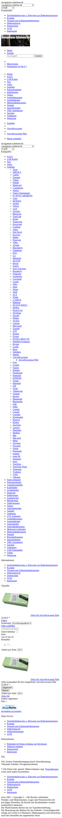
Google (16, 412)
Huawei (16, 420)
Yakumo (16, 477)
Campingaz (18, 188)
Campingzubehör (15, 485)
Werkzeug (11, 555)
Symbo (16, 365)
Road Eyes (18, 310)
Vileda (16, 180)
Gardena (16, 227)
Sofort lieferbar (8, 632)
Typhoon (17, 472)
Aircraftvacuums (20, 357)
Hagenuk (17, 375)
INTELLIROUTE (21, 339)
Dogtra (16, 334)
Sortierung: (6, 623)
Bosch (15, 263)
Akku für (5, 696)
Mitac (15, 440)
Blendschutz (12, 500)
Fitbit (15, 407)
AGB (9, 28)
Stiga (15, 287)
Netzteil (10, 534)
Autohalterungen (14, 519)
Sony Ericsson (19, 268)
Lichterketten (13, 490)
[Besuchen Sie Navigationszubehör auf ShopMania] (9, 708)
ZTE (15, 331)
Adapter (10, 511)
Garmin (16, 409)
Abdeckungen (13, 503)
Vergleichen (7, 687)
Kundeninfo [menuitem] (29, 20)
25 (6, 637)
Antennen (11, 513)
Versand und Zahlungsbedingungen (23, 20)
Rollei (15, 219)
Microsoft (17, 326)
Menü (9, 50)
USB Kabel (12, 159)
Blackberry (18, 248)
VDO (15, 474)
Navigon (17, 443)
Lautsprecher (13, 498)
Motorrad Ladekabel (16, 529)
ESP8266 (17, 378)
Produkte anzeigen (10, 629)
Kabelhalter (12, 487)
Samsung (17, 459)
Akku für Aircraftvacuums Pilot (44, 615)
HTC (15, 253)
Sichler (16, 203)
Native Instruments (21, 193)
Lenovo (16, 427)
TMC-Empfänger (15, 542)
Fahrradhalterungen (16, 526)
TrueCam (17, 216)
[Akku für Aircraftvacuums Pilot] (15, 615)
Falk (15, 404)
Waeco (16, 190)
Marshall (17, 383)
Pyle (15, 362)
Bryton (16, 344)
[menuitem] (34, 15)
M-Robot (17, 201)
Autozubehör (13, 524)
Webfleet (17, 352)
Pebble (16, 182)
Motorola (17, 258)
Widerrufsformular (15, 731)
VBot (15, 242)
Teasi (15, 169)
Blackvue (17, 214)
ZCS (15, 294)
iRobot (16, 422)
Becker (16, 396)
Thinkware (18, 391)
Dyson (16, 336)
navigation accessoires (11, 711)
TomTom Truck (20, 466)
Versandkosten (51, 769)
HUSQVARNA (20, 305)
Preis (3, 634)
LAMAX (17, 300)
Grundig (16, 414)
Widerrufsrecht (13, 23)
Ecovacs (16, 235)
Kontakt (10, 18)
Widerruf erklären (15, 746)
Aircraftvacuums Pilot (28, 360)
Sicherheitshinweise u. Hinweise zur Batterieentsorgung (32, 15)
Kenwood (17, 224)
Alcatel (16, 245)
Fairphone (17, 250)
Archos (16, 321)
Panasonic (17, 451)
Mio (14, 435)
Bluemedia (17, 401)
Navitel (16, 315)
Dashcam (11, 493)
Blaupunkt (17, 399)
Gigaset (16, 323)
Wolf (15, 292)
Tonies (16, 380)
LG (14, 255)
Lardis (15, 347)
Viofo (15, 388)
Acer (15, 208)
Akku (9, 164)
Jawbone (17, 425)
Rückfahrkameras (15, 537)
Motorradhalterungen (16, 532)
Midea (15, 237)
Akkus (10, 506)
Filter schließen (8, 626)
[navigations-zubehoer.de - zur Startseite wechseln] (15, 45)
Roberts (16, 370)
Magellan (17, 430)
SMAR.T (17, 172)
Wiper (15, 289)
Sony (15, 461)
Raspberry (17, 271)
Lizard (16, 281)
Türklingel (11, 547)
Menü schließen (14, 138)
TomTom (17, 464)
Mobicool (17, 185)
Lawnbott (17, 279)
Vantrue (16, 393)
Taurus (16, 367)
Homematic (18, 417)
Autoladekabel (13, 521)
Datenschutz (12, 26)
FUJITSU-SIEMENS (22, 195)
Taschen (10, 545)
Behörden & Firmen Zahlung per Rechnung (27, 744)
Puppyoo (17, 240)
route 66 (16, 456)
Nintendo (17, 274)
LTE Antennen (13, 516)
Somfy (16, 266)
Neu (9, 162)
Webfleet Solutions (21, 341)
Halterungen (12, 495)
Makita (16, 354)
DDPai (16, 307)
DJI (14, 386)
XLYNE (16, 261)
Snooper (16, 177)
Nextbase (17, 313)
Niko (15, 284)
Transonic (17, 469)
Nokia (15, 448)
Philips (16, 318)
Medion (16, 433)
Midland (16, 302)
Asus (15, 198)
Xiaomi (16, 328)
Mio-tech (17, 438)
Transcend (17, 221)
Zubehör (11, 167)
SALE (10, 156)
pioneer (16, 453)
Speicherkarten (13, 539)
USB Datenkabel (14, 550)
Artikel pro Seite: (9, 649)
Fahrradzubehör (14, 482)
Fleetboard (17, 373)
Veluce (16, 206)
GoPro (16, 175)
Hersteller (5, 639)
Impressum (12, 31)
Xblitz (15, 297)
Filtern (4, 620)
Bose (15, 349)
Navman (16, 446)
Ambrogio (17, 276)
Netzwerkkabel (14, 479)
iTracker (16, 211)
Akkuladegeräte (14, 508)
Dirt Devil (17, 232)
